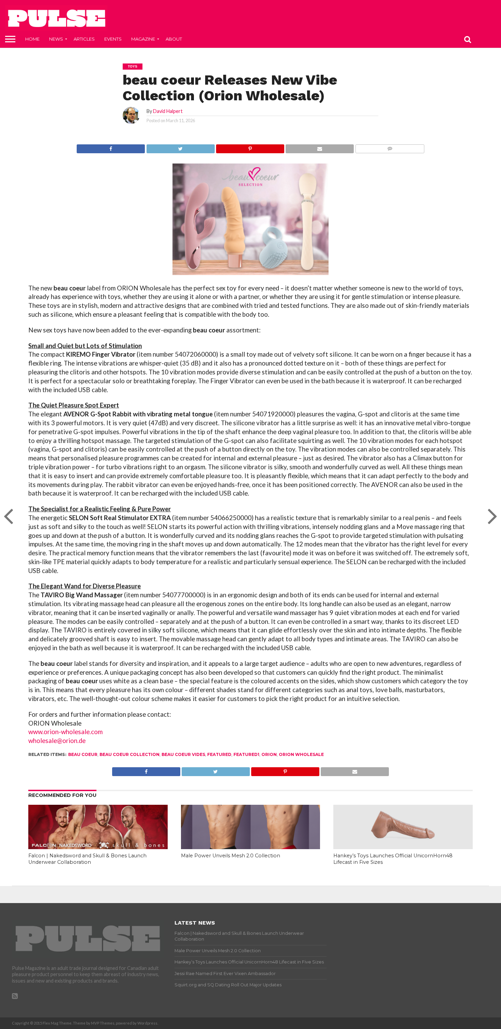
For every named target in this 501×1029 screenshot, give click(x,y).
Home (32, 39)
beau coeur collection (130, 754)
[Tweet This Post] (180, 147)
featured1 (246, 754)
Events (113, 39)
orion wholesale (301, 754)
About (174, 39)
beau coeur (82, 754)
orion (269, 754)
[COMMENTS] (389, 147)
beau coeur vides (183, 754)
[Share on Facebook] (111, 147)
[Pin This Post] (250, 147)
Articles (84, 39)
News (56, 39)
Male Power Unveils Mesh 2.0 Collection (230, 856)
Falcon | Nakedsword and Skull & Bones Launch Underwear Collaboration (87, 859)
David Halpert (168, 111)
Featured (219, 754)
